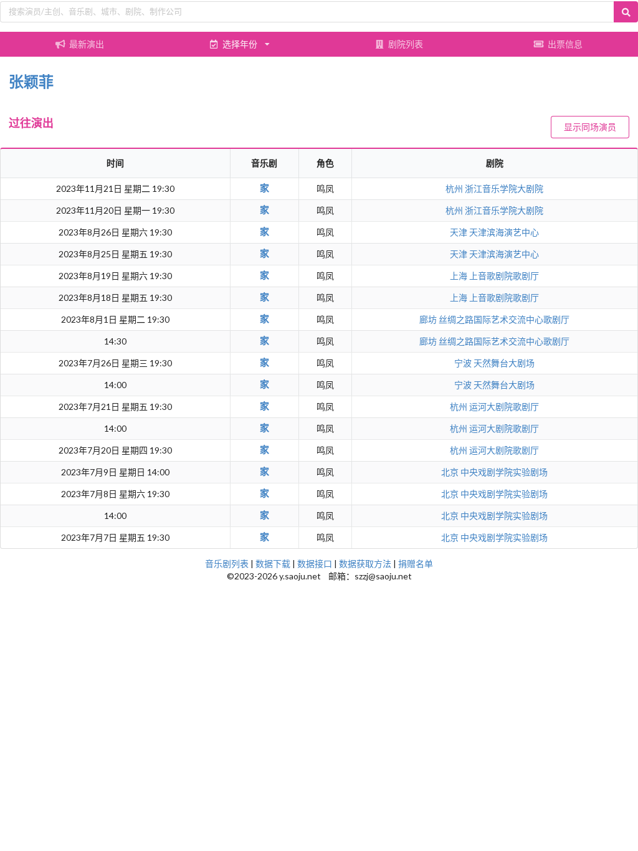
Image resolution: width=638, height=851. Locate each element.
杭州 (455, 188)
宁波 (464, 363)
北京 (450, 472)
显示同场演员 (590, 126)
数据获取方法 (365, 563)
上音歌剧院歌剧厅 (504, 275)
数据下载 (272, 563)
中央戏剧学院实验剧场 (504, 472)
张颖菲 (31, 81)
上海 (459, 275)
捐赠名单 (415, 563)
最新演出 (86, 44)
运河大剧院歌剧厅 (504, 406)
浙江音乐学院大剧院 (504, 188)
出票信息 (565, 44)
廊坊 (429, 319)
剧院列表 (405, 44)
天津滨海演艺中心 (504, 232)
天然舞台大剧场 (504, 363)
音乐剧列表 (227, 563)
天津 (459, 232)
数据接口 (314, 563)
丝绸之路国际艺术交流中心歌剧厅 (504, 319)
